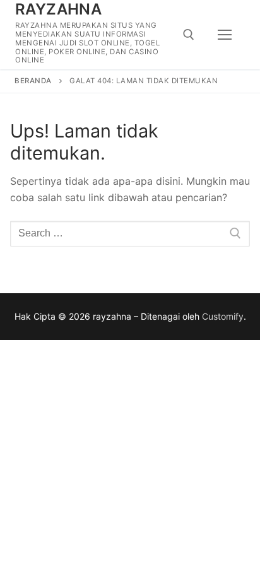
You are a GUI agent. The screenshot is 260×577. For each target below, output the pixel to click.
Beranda (33, 80)
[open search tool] (188, 34)
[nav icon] (224, 34)
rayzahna (58, 9)
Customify (223, 316)
